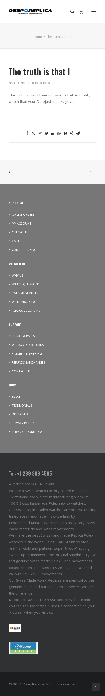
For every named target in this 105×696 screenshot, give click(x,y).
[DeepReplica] (30, 11)
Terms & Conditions (27, 432)
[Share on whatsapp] (59, 133)
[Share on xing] (71, 133)
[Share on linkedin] (52, 133)
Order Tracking (24, 250)
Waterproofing (24, 302)
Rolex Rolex (43, 83)
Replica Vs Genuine (26, 311)
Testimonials (22, 405)
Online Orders (23, 215)
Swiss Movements (25, 293)
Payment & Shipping (27, 354)
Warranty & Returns (28, 345)
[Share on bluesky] (65, 133)
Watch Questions (25, 284)
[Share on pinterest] (46, 133)
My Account (21, 223)
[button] (94, 11)
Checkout (20, 232)
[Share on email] (78, 133)
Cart (15, 241)
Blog (16, 397)
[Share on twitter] (33, 133)
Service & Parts (23, 336)
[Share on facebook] (27, 133)
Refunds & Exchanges (28, 362)
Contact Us (21, 371)
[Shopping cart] (78, 11)
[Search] (70, 11)
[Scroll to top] (96, 686)
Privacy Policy (23, 423)
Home (38, 36)
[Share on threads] (40, 133)
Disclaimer (20, 414)
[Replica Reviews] (23, 648)
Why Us (17, 275)
